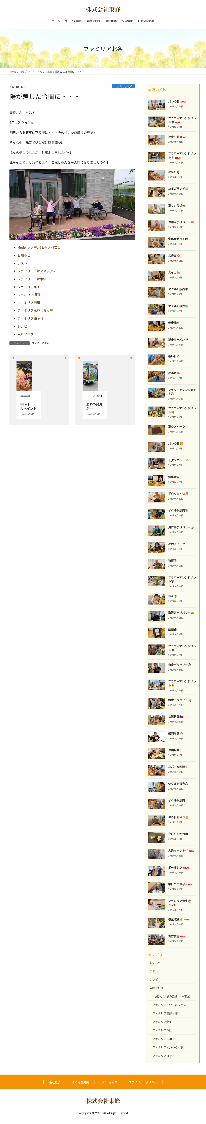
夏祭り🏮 (174, 172)
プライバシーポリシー (143, 1082)
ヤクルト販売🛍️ (178, 306)
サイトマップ (108, 1082)
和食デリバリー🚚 (179, 700)
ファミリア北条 (123, 86)
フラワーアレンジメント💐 (182, 410)
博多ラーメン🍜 (178, 339)
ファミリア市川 (29, 302)
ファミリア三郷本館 (32, 279)
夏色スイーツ (176, 544)
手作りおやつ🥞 (178, 494)
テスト (22, 263)
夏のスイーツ (176, 426)
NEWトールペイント (28, 406)
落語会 (172, 629)
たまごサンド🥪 (178, 188)
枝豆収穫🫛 (179, 919)
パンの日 (177, 101)
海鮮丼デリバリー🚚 (181, 613)
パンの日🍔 (175, 443)
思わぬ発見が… (94, 406)
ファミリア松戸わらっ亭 (35, 310)
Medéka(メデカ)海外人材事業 (39, 247)
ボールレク (178, 867)
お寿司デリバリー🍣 (181, 222)
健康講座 (173, 323)
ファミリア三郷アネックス (37, 270)
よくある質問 (80, 1082)
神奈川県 (177, 137)
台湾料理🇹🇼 (175, 716)
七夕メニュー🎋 (178, 460)
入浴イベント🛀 (181, 850)
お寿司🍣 (174, 256)
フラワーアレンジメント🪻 (182, 155)
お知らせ (24, 255)
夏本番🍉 (174, 373)
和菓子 (172, 560)
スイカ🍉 (174, 272)
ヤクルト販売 (176, 800)
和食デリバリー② (179, 665)
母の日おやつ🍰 (178, 817)
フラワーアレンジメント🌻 (182, 683)
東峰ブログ (26, 334)
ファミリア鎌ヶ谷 (30, 318)
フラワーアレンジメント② (182, 120)
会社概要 (55, 1082)
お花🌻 (172, 596)
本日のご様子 (180, 884)
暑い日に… (175, 356)
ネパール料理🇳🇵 (178, 767)
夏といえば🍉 (177, 205)
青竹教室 (177, 936)
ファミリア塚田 (29, 294)
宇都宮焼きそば (178, 239)
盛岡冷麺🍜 (175, 733)
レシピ (22, 326)
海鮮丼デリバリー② (181, 527)
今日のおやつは (178, 834)
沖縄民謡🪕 (175, 750)
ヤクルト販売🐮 (178, 510)
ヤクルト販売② (178, 289)
